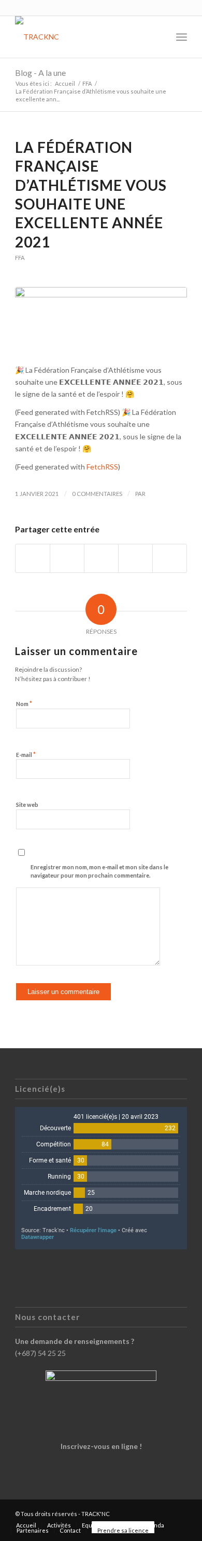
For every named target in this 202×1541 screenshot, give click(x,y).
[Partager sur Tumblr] (135, 558)
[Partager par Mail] (169, 558)
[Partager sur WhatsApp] (101, 558)
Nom (24, 703)
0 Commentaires (97, 493)
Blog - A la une (40, 72)
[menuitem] (159, 37)
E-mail (26, 754)
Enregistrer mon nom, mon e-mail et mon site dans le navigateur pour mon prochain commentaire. (99, 871)
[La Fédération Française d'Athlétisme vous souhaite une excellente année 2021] (101, 319)
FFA (20, 257)
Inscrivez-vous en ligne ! (101, 1446)
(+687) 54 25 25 (40, 1353)
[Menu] (181, 36)
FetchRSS (102, 466)
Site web (27, 804)
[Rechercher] (159, 37)
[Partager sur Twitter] (67, 558)
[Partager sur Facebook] (33, 558)
